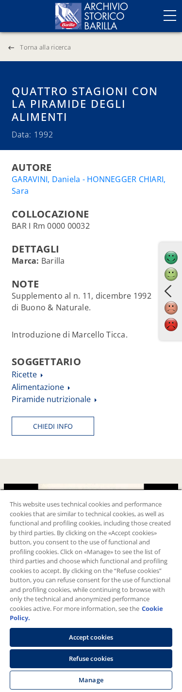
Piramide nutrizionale (52, 399)
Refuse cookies (91, 658)
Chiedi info (53, 426)
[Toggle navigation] (170, 15)
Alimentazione (39, 387)
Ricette (25, 374)
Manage (91, 679)
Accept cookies (91, 637)
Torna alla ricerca (45, 47)
